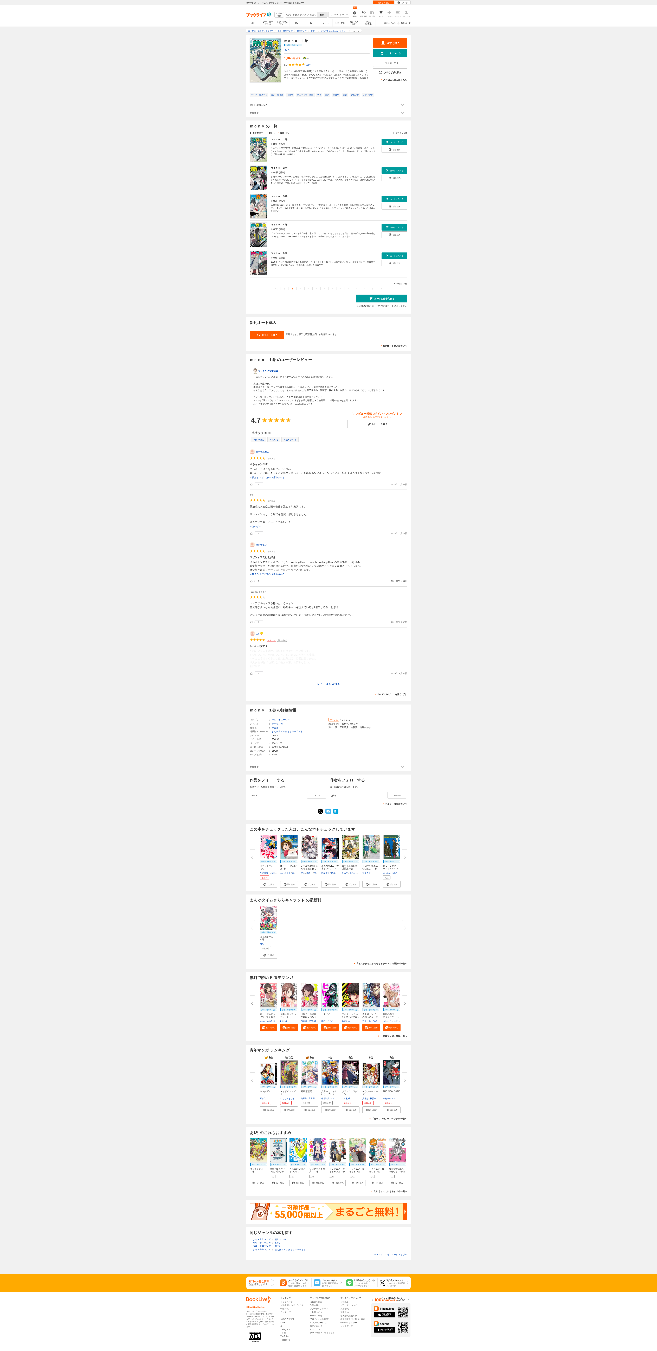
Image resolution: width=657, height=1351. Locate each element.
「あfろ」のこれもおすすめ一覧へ (390, 1191)
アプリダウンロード (319, 1308)
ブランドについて (348, 1305)
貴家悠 (365, 1098)
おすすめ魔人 (262, 451)
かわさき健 (285, 872)
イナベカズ (336, 1021)
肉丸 (262, 943)
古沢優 (295, 872)
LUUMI (283, 1021)
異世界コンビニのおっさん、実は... (370, 1016)
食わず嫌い (261, 544)
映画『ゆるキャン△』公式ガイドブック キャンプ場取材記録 (277, 1172)
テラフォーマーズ (370, 1093)
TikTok (283, 1332)
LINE (282, 1322)
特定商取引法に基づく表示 (352, 1318)
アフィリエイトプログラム (322, 1332)
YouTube (284, 1336)
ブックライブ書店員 (268, 371)
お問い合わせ (316, 1325)
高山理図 (312, 1098)
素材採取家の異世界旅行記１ (349, 867)
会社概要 (344, 1301)
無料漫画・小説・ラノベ (291, 1305)
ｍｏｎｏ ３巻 (279, 196)
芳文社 (275, 727)
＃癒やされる (290, 439)
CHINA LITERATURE (310, 1021)
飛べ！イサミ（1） (266, 867)
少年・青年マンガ (268, 22)
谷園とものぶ (348, 1021)
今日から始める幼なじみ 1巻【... (370, 868)
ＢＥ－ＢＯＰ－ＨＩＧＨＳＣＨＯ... (390, 868)
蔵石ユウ (325, 1021)
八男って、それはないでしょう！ (329, 1094)
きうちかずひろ (390, 872)
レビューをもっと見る (328, 684)
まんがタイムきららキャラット (287, 731)
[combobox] (301, 14)
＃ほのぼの (258, 439)
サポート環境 (316, 1315)
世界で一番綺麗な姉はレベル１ (308, 1015)
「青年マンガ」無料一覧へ (394, 1036)
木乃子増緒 (355, 872)
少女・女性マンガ (282, 22)
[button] (268, 884)
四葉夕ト (325, 872)
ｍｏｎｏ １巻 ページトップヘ (389, 1254)
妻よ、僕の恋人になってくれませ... (267, 1016)
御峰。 (309, 872)
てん (303, 872)
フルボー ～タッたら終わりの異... (350, 1015)
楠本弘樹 (325, 1098)
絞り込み (279, 14)
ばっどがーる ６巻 (267, 938)
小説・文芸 (340, 22)
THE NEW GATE (391, 1091)
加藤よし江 (336, 872)
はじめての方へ (390, 23)
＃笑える (273, 439)
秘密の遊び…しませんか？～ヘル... (390, 1016)
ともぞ (345, 872)
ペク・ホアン (394, 1021)
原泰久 (263, 1098)
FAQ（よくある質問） (320, 1318)
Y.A (332, 1098)
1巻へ (271, 132)
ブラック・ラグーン (349, 1093)
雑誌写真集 (368, 22)
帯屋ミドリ (367, 872)
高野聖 (304, 1098)
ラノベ (325, 22)
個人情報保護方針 (348, 1315)
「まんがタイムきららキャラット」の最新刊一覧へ (381, 963)
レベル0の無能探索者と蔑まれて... (309, 867)
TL (311, 22)
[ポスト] (320, 811)
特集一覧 (284, 1308)
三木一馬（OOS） (370, 1021)
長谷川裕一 (265, 872)
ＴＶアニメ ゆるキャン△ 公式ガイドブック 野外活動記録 (338, 1172)
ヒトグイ (325, 1014)
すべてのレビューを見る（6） (392, 694)
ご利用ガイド (405, 23)
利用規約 (344, 1312)
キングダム (265, 1091)
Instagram (285, 1329)
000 (257, 633)
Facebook (285, 1339)
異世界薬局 (306, 1091)
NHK (274, 872)
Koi (384, 1021)
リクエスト (315, 1329)
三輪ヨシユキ (389, 1098)
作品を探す (315, 1305)
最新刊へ (284, 132)
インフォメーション (319, 1322)
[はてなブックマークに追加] (336, 813)
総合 (254, 22)
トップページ (286, 1301)
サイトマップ (346, 1325)
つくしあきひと (287, 1098)
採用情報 (344, 1308)
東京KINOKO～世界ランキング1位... (330, 868)
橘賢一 (373, 1098)
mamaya (264, 1021)
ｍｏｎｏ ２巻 (279, 167)
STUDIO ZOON (276, 1021)
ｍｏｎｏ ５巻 (279, 253)
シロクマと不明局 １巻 (317, 1170)
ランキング (285, 1312)
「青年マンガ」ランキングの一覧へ (389, 1118)
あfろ (287, 50)
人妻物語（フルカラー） (288, 1015)
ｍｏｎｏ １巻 (279, 139)
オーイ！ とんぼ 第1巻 (289, 867)
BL (296, 22)
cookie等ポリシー (348, 1322)
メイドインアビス (288, 1093)
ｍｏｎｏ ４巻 (279, 224)
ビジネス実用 (354, 22)
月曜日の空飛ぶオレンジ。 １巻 (297, 1171)
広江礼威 (346, 1098)
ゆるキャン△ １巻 (257, 1170)
